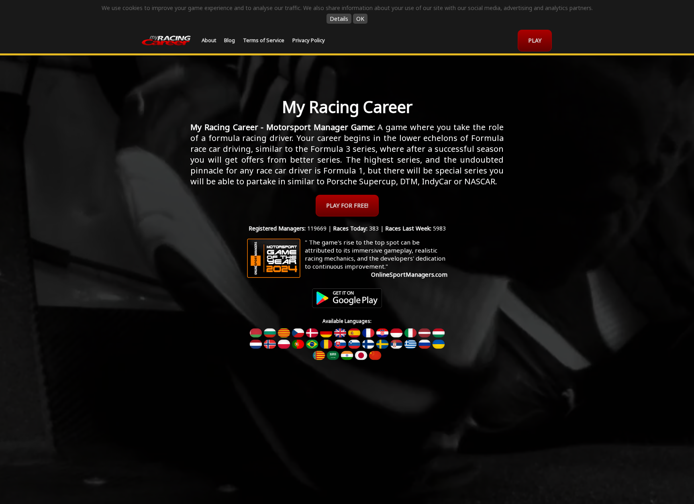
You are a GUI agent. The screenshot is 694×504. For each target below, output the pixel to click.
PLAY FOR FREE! (347, 205)
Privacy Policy (308, 40)
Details (339, 18)
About (209, 40)
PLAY (534, 40)
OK (360, 18)
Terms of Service (263, 40)
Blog (229, 40)
